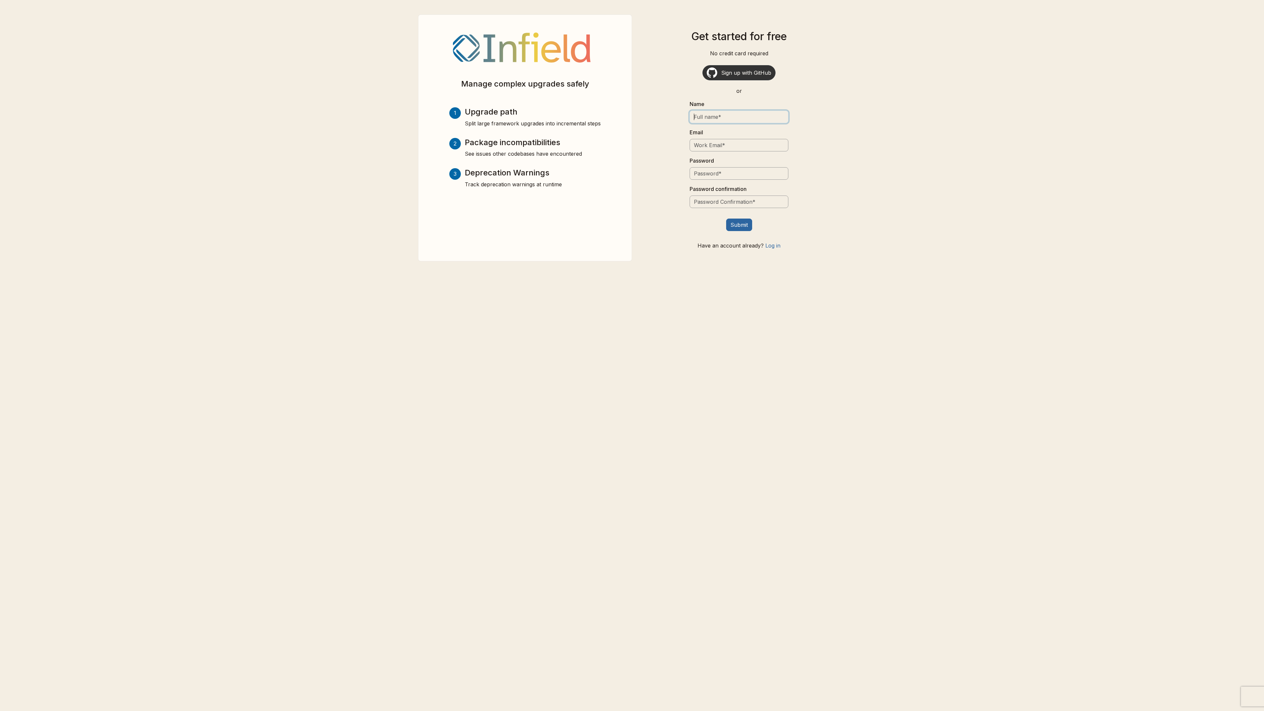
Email (696, 132)
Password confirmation (718, 189)
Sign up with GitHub (746, 72)
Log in (772, 245)
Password (702, 160)
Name (697, 104)
